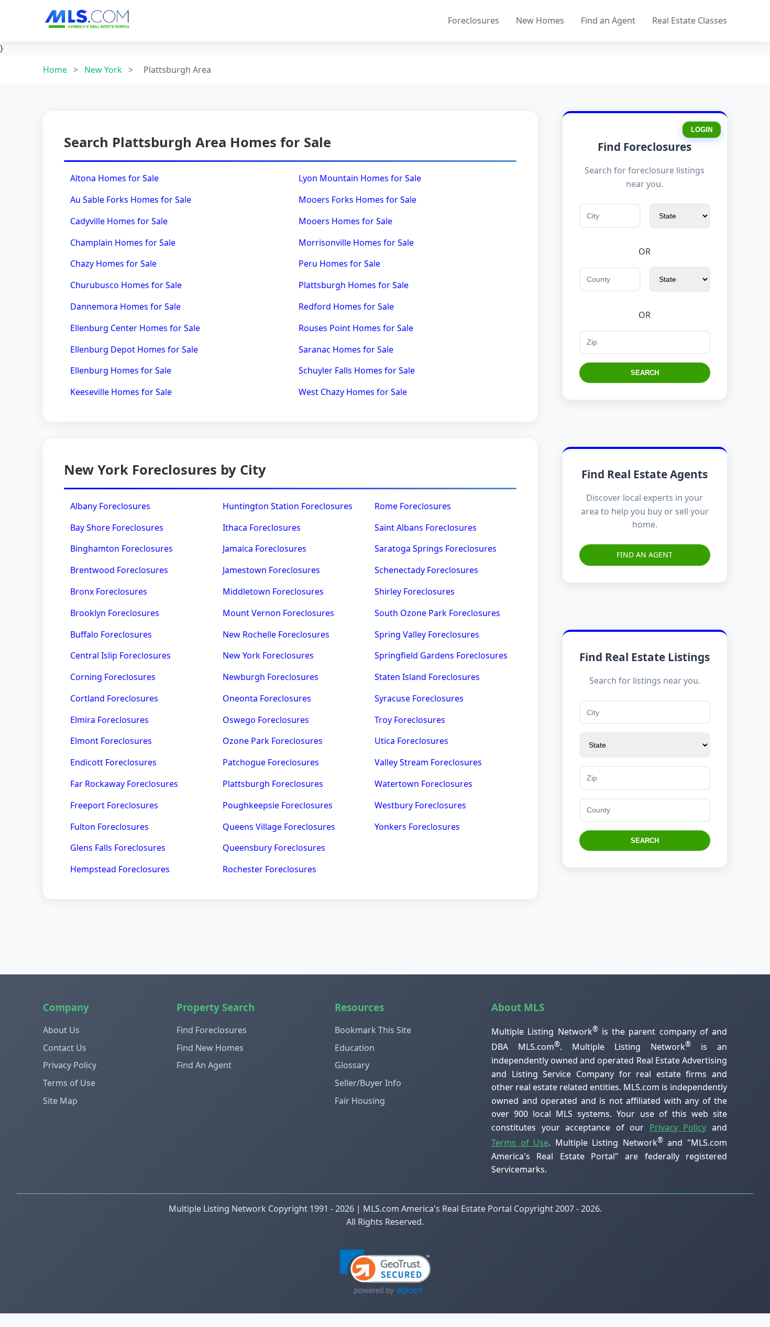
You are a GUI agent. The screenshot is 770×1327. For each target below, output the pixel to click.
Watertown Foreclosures (423, 783)
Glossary (352, 1065)
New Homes (540, 20)
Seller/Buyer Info (368, 1083)
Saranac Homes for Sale (346, 349)
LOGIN (701, 130)
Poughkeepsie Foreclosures (278, 805)
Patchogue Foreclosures (271, 762)
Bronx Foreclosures (108, 591)
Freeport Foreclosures (114, 805)
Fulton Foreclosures (109, 826)
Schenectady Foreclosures (426, 570)
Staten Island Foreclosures (427, 677)
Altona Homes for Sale (114, 178)
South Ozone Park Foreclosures (437, 613)
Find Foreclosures (212, 1030)
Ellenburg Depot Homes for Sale (134, 349)
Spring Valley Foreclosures (427, 634)
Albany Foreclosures (110, 506)
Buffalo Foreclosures (111, 634)
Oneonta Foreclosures (267, 698)
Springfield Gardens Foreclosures (441, 655)
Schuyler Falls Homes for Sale (357, 370)
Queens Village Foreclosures (279, 826)
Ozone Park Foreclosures (273, 741)
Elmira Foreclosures (109, 720)
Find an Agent (608, 20)
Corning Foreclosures (113, 677)
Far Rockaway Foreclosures (124, 783)
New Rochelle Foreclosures (276, 634)
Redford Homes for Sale (346, 306)
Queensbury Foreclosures (274, 847)
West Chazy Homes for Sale (353, 392)
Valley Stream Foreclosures (428, 762)
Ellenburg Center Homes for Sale (135, 328)
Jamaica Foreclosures (264, 548)
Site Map (60, 1100)
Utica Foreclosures (411, 741)
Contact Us (64, 1048)
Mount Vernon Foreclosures (278, 613)
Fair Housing (360, 1100)
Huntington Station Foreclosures (288, 506)
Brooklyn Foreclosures (114, 613)
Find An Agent (645, 555)
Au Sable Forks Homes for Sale (130, 199)
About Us (61, 1030)
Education (355, 1048)
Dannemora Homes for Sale (125, 306)
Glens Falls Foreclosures (118, 847)
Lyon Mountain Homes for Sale (360, 178)
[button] (385, 1272)
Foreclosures (473, 20)
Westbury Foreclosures (420, 805)
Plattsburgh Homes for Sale (354, 285)
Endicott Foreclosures (113, 762)
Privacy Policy (69, 1065)
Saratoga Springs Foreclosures (436, 548)
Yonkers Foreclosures (417, 826)
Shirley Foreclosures (415, 591)
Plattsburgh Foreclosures (273, 783)
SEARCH (645, 373)
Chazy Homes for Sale (113, 263)
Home (55, 69)
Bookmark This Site (373, 1030)
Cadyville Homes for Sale (119, 221)
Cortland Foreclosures (114, 698)
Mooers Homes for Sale (345, 221)
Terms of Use (69, 1083)
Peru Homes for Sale (339, 263)
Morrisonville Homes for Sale (356, 242)
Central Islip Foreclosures (120, 655)
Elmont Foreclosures (111, 741)
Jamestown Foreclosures (271, 570)
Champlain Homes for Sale (122, 242)
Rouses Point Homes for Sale (356, 328)
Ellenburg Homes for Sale (120, 370)
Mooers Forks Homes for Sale (357, 199)
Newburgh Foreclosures (270, 677)
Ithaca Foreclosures (262, 527)
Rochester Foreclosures (269, 869)
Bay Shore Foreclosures (116, 527)
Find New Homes (210, 1048)
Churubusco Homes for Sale (126, 285)
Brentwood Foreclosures (119, 570)
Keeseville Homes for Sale (121, 392)
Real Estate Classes (689, 20)
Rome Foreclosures (413, 506)
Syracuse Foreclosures (419, 698)
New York (103, 69)
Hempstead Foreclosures (120, 869)
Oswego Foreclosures (266, 720)
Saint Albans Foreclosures (426, 527)
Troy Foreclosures (410, 720)
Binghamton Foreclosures (121, 548)
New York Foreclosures (268, 655)
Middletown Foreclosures (273, 591)
